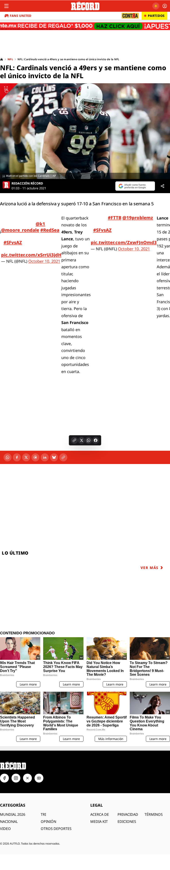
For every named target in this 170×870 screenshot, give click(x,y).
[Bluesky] (54, 457)
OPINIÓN (48, 821)
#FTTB (114, 218)
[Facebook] (17, 457)
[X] (26, 457)
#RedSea (49, 230)
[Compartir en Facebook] (95, 440)
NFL (10, 59)
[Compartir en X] (81, 440)
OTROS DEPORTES (56, 828)
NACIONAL (9, 821)
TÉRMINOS (154, 814)
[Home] (1, 59)
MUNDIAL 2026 (12, 814)
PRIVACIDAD (128, 814)
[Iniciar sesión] (164, 6)
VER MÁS (149, 567)
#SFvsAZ (13, 242)
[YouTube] (39, 778)
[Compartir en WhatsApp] (88, 440)
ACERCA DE (99, 814)
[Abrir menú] (6, 6)
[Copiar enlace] (74, 440)
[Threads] (35, 457)
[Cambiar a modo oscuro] (155, 6)
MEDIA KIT (99, 821)
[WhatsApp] (8, 457)
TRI (43, 814)
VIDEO (5, 828)
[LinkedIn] (45, 457)
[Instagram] (16, 778)
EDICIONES (127, 821)
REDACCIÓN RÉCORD (27, 183)
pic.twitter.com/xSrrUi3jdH (31, 255)
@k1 (40, 224)
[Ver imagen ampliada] (85, 131)
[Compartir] (162, 186)
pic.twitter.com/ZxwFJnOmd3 (124, 242)
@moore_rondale (20, 230)
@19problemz (137, 218)
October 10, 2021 (44, 261)
